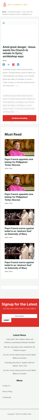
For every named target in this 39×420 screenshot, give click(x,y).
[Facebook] (4, 64)
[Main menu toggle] (34, 4)
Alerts (6, 168)
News (5, 60)
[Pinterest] (13, 64)
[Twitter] (8, 64)
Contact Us (6, 385)
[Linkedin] (18, 64)
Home (4, 11)
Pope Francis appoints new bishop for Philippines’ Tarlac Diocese (19, 162)
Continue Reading (19, 118)
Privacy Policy (8, 391)
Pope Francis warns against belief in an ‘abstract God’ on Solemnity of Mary (19, 231)
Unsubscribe (7, 397)
